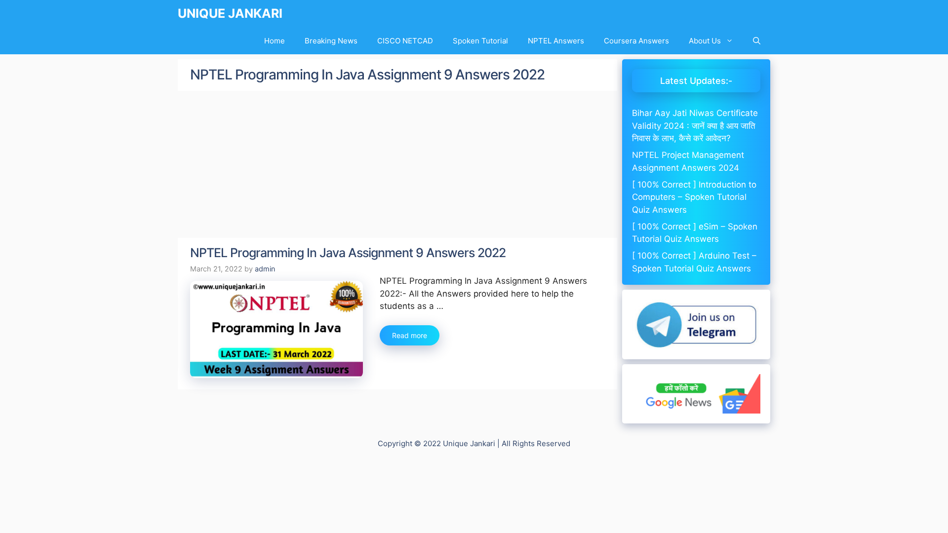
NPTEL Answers (556, 40)
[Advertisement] (397, 165)
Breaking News (331, 40)
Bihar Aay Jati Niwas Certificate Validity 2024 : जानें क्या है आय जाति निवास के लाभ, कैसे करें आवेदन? (695, 125)
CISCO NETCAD (405, 40)
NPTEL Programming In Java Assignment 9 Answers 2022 (348, 252)
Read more (409, 335)
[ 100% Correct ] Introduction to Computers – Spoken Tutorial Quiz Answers (694, 197)
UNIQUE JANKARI (230, 13)
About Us (705, 40)
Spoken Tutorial (480, 40)
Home (274, 40)
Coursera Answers (636, 40)
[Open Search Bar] (756, 40)
